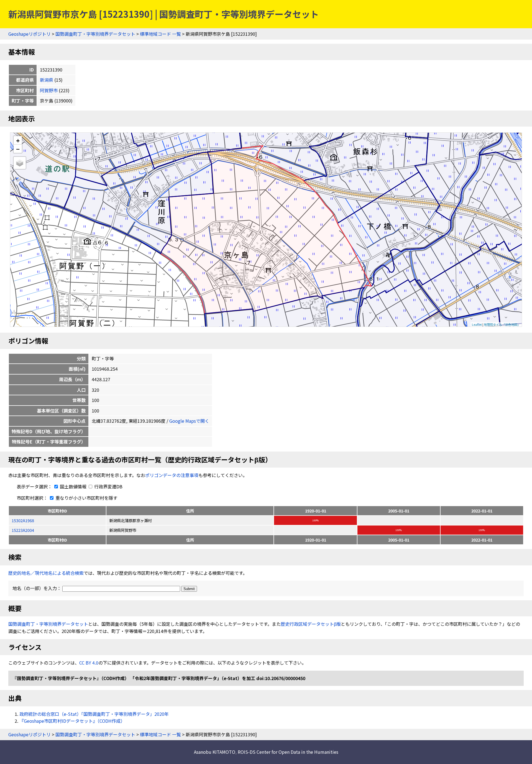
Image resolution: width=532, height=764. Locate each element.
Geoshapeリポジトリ (29, 33)
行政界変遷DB (107, 486)
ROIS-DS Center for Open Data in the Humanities (288, 751)
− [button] (18, 149)
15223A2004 (23, 530)
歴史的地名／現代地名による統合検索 (46, 573)
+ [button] (18, 140)
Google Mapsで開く (189, 420)
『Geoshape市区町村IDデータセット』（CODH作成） (72, 720)
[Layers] (20, 163)
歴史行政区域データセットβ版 (311, 624)
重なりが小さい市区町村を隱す (85, 497)
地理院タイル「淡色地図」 (502, 324)
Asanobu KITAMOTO (214, 751)
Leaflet (477, 324)
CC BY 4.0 (88, 662)
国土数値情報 (73, 486)
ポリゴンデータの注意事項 (171, 475)
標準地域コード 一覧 (160, 33)
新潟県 (46, 79)
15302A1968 (23, 520)
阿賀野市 (49, 90)
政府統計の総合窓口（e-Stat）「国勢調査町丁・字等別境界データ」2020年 (94, 714)
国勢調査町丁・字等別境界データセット (95, 33)
